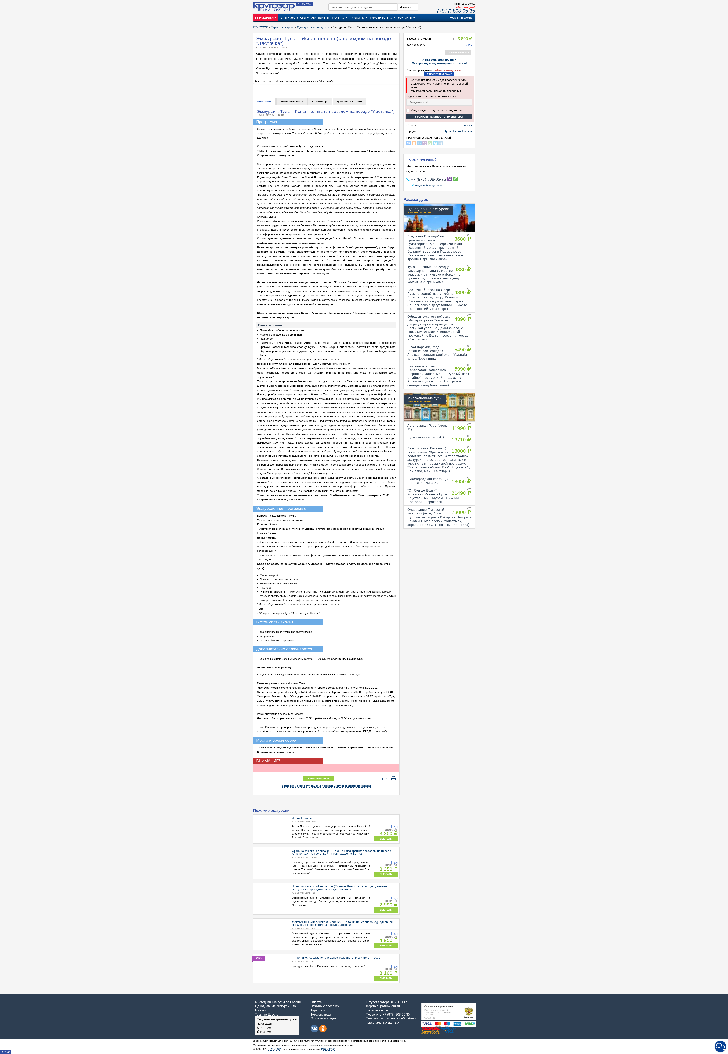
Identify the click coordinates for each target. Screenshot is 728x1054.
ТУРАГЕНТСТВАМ (381, 17)
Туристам (318, 1010)
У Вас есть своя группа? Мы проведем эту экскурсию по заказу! (326, 785)
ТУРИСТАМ (357, 17)
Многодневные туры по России (278, 1002)
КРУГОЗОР (274, 1049)
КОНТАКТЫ (405, 17)
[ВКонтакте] (408, 143)
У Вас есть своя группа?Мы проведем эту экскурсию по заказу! (439, 61)
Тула (448, 131)
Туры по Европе (266, 1014)
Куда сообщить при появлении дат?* (431, 96)
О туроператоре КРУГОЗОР (386, 1002)
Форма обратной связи (383, 1006)
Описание (264, 101)
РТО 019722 (328, 1049)
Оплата (316, 1002)
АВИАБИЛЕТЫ (320, 17)
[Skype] (435, 143)
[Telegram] (440, 143)
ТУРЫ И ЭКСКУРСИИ (293, 17)
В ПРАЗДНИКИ (264, 17)
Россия (467, 125)
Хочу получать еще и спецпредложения (437, 110)
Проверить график (440, 74)
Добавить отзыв (349, 101)
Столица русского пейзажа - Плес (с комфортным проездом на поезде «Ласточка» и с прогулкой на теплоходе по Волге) (341, 852)
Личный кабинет (463, 17)
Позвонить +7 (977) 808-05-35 (388, 1014)
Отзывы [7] (320, 101)
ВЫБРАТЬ (386, 838)
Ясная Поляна (462, 131)
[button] (720, 1046)
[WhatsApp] (430, 143)
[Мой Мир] (419, 143)
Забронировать (292, 101)
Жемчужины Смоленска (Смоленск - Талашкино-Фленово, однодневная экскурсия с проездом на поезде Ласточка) (342, 923)
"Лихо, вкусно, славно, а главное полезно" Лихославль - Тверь (336, 957)
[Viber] (424, 143)
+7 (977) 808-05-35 (454, 10)
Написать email (377, 1010)
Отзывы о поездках (325, 1006)
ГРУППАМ (338, 17)
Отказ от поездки (323, 1018)
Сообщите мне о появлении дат (440, 116)
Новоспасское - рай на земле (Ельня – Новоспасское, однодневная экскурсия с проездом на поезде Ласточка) (339, 887)
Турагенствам (321, 1014)
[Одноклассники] (414, 143)
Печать (385, 779)
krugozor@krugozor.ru (428, 185)
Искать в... (407, 7)
